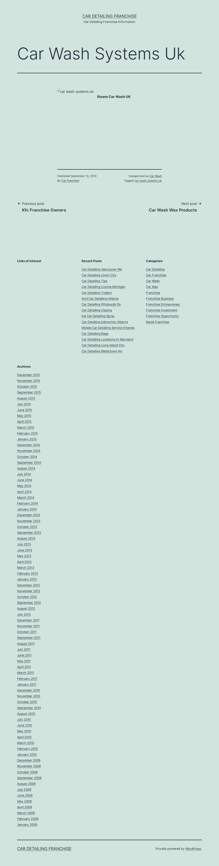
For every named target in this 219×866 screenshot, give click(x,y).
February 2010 (27, 749)
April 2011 (24, 667)
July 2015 (24, 404)
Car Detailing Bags (95, 333)
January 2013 (27, 579)
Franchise (153, 293)
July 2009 (24, 789)
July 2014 (24, 474)
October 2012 (27, 597)
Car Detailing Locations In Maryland (107, 339)
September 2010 (29, 708)
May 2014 (24, 486)
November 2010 (28, 696)
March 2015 (25, 427)
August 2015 (26, 398)
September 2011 (28, 637)
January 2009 (27, 824)
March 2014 (25, 497)
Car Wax (152, 287)
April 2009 (24, 807)
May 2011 (24, 661)
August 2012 (26, 608)
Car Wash (155, 176)
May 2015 (24, 416)
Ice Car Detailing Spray (98, 316)
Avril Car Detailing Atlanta (100, 298)
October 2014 (27, 457)
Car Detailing (155, 269)
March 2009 (26, 813)
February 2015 (27, 433)
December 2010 (28, 690)
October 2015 (27, 386)
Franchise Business (160, 298)
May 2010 (24, 731)
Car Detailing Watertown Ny (102, 351)
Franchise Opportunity (162, 316)
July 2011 (23, 649)
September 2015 (29, 392)
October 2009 (27, 772)
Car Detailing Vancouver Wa (102, 269)
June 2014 (24, 480)
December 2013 (28, 515)
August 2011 (26, 643)
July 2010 (24, 719)
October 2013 (27, 527)
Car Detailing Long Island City (103, 345)
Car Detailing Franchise (109, 16)
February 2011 (27, 678)
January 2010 (27, 754)
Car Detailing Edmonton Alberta (105, 322)
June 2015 (24, 410)
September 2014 (29, 462)
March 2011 (25, 672)
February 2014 (27, 503)
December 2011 (28, 620)
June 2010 (24, 725)
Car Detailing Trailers (97, 293)
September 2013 (29, 532)
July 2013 (24, 544)
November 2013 (28, 521)
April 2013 (24, 562)
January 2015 (27, 439)
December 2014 (28, 445)
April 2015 (24, 421)
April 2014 (24, 492)
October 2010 (27, 702)
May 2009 (24, 801)
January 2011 (26, 684)
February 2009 (27, 819)
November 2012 (28, 591)
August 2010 (26, 713)
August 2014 (26, 468)
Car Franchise (70, 180)
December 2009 (28, 760)
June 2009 (25, 795)
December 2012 (28, 585)
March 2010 (25, 743)
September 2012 (29, 602)
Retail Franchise (157, 322)
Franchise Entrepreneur (163, 304)
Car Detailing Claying (97, 310)
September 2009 (29, 778)
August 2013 (26, 538)
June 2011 (24, 655)
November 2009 (29, 766)
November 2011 (28, 626)
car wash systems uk (148, 180)
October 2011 (26, 632)
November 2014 (28, 451)
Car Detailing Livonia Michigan (103, 287)
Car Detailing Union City (99, 275)
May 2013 (24, 556)
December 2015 (28, 375)
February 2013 (27, 573)
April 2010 (24, 737)
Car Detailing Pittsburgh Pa (101, 304)
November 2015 (28, 381)
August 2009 (26, 784)
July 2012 (24, 614)
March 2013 (25, 567)
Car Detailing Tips (94, 281)
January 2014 (27, 509)
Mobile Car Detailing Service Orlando (108, 328)
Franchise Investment (161, 310)
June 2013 (24, 550)
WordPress (193, 848)
